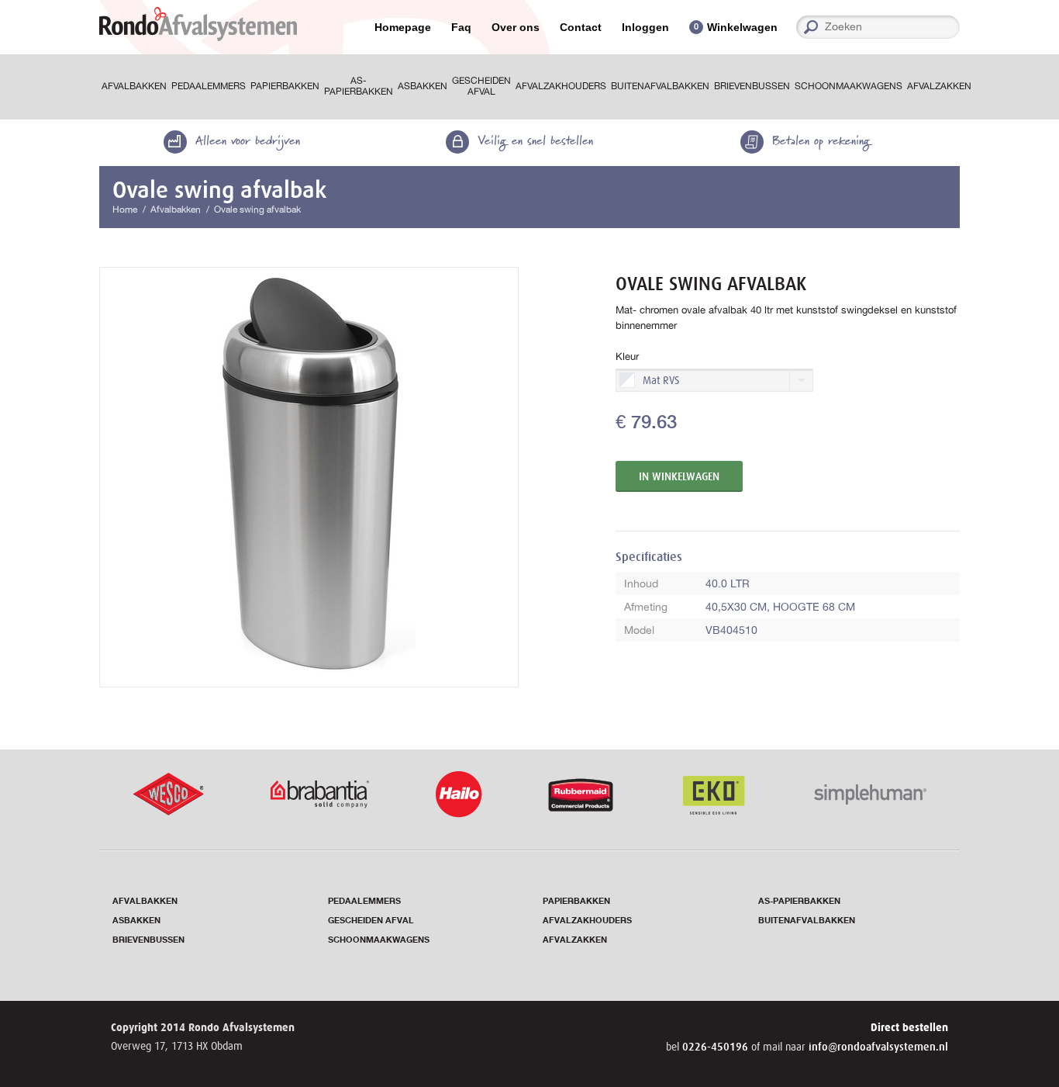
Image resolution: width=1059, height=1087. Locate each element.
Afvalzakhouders (561, 86)
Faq (461, 27)
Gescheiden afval (481, 86)
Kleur (627, 356)
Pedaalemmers (208, 86)
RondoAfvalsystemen (198, 24)
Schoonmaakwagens (848, 86)
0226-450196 (716, 1046)
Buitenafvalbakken (660, 86)
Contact (581, 27)
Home (124, 209)
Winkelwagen (742, 27)
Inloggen (645, 27)
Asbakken (422, 86)
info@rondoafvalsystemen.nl (878, 1046)
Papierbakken (284, 86)
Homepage (402, 27)
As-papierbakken (358, 86)
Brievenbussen (752, 86)
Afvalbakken (134, 86)
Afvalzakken (939, 86)
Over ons (516, 27)
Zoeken (954, 27)
